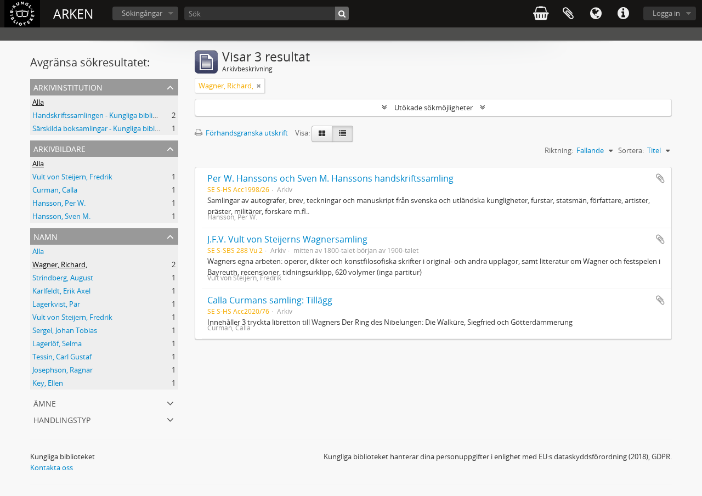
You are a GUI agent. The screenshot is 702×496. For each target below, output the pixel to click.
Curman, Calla (54, 190)
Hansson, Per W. (59, 203)
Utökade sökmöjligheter (433, 107)
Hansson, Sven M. (61, 216)
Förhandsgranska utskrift (246, 133)
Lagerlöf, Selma (57, 343)
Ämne (44, 402)
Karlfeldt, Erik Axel (61, 291)
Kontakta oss (51, 467)
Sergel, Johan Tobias (64, 330)
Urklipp (568, 13)
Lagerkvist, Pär (56, 304)
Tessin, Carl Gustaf (62, 357)
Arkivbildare (59, 147)
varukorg (540, 13)
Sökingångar (142, 13)
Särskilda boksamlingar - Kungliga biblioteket (105, 128)
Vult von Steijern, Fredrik (72, 177)
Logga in (666, 13)
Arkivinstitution (68, 86)
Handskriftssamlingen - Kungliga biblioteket (103, 115)
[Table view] (342, 134)
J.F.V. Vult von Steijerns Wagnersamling (287, 239)
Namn (45, 235)
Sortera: (631, 150)
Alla (38, 102)
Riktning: (559, 150)
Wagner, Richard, (59, 264)
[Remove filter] (259, 85)
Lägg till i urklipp (660, 178)
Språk (595, 13)
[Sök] (342, 13)
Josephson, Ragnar (62, 370)
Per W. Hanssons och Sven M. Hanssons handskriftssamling (330, 178)
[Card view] (322, 134)
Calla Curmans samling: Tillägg (269, 300)
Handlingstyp (61, 419)
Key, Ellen (47, 383)
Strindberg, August (62, 278)
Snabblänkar (623, 13)
